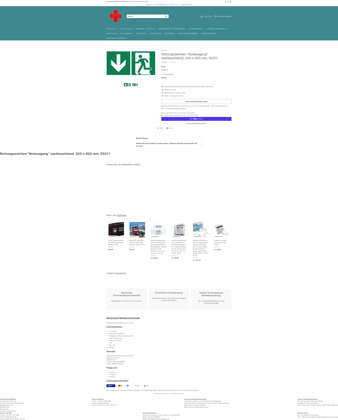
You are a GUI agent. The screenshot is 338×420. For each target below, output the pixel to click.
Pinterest (112, 377)
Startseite (111, 29)
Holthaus (164, 62)
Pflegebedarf (126, 33)
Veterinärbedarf (208, 33)
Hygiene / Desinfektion (217, 29)
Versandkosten (168, 74)
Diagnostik (141, 33)
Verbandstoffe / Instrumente (171, 29)
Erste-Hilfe (112, 33)
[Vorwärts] (154, 85)
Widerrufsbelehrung (115, 338)
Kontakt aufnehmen (174, 115)
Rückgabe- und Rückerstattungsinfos (121, 336)
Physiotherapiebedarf (188, 33)
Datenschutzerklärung (116, 333)
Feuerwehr (169, 33)
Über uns (112, 345)
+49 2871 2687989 (118, 362)
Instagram (112, 374)
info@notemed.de (186, 4)
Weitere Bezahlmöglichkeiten (196, 123)
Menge (164, 78)
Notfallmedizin (196, 29)
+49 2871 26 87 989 (104, 401)
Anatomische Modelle (116, 38)
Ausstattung (155, 33)
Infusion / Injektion (145, 29)
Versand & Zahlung (115, 340)
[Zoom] (131, 63)
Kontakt (111, 347)
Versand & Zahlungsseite (191, 390)
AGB (110, 343)
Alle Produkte (126, 29)
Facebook (112, 372)
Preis (163, 67)
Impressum (112, 331)
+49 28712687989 (159, 4)
